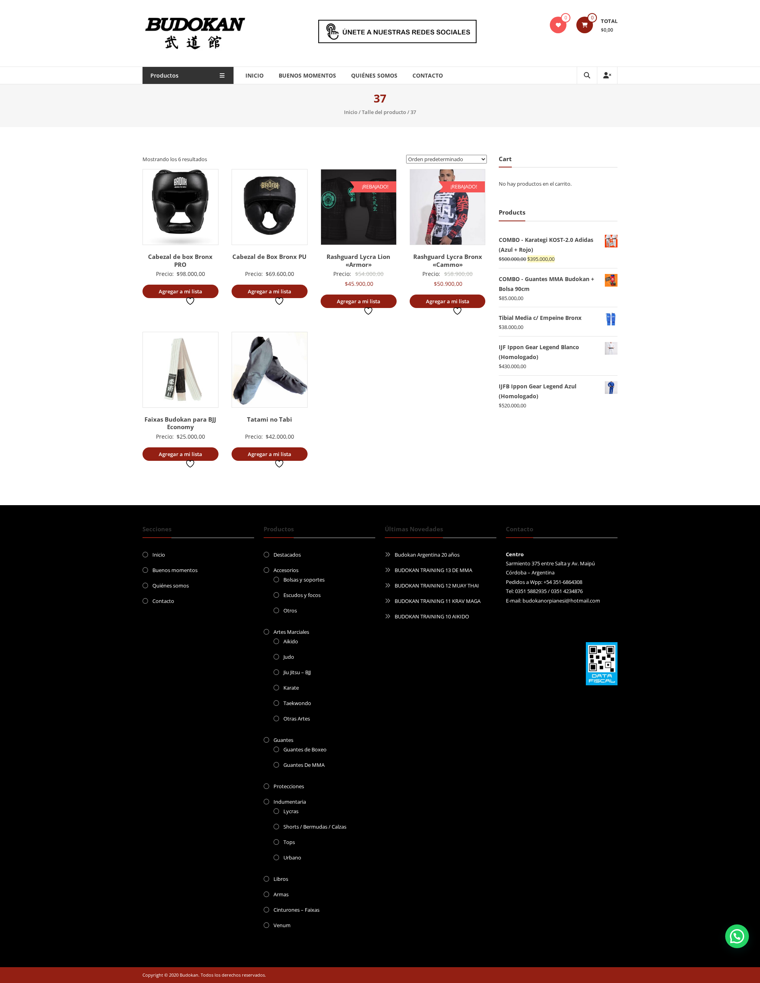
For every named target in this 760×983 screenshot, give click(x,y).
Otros (290, 610)
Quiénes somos (374, 75)
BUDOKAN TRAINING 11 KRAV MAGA (438, 601)
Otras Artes (296, 718)
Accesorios (286, 570)
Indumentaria (290, 801)
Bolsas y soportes (304, 579)
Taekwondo (297, 703)
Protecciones (289, 786)
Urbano (292, 857)
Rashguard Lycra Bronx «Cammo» (447, 260)
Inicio (254, 75)
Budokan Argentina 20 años (427, 554)
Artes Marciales (291, 631)
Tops (289, 842)
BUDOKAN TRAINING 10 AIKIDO (432, 616)
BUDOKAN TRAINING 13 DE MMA (433, 570)
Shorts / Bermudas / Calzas (314, 826)
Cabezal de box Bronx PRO (180, 260)
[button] (737, 936)
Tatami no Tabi (269, 419)
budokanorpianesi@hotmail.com (561, 600)
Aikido (290, 641)
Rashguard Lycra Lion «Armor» (358, 260)
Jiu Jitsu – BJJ (297, 672)
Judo (288, 656)
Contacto (427, 75)
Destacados (287, 554)
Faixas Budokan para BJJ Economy (180, 423)
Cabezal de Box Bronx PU (269, 256)
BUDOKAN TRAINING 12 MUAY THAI (437, 585)
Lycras (290, 811)
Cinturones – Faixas (296, 909)
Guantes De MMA (304, 764)
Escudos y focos (302, 595)
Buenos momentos (307, 75)
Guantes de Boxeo (305, 749)
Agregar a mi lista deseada (180, 293)
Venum (282, 925)
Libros (281, 878)
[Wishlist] (558, 25)
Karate (291, 687)
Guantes (283, 739)
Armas (281, 894)
